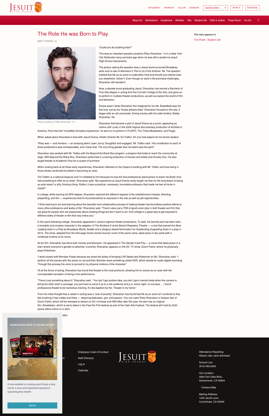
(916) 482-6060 (207, 366)
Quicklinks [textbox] (215, 7)
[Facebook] (145, 374)
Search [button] (258, 20)
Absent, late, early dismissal (214, 355)
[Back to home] (25, 7)
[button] (7, 398)
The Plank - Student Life (207, 39)
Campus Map (208, 387)
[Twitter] (137, 374)
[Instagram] (128, 374)
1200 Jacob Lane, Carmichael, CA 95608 (211, 399)
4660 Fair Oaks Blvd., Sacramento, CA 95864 (212, 378)
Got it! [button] (32, 405)
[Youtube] (120, 374)
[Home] (137, 356)
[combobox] (215, 7)
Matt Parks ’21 (47, 41)
